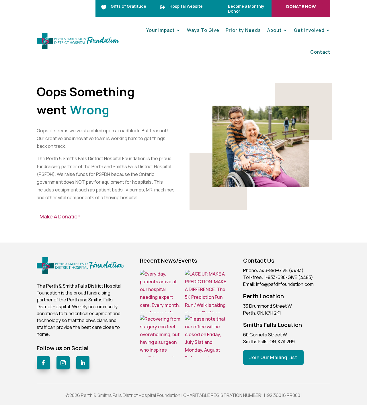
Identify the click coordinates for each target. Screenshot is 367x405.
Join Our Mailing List (273, 357)
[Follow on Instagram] (63, 362)
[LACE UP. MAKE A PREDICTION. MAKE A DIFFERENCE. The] (206, 291)
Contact (320, 52)
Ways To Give (203, 30)
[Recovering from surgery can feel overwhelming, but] (161, 336)
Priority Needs (243, 30)
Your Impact (160, 30)
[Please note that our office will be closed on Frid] (206, 336)
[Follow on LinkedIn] (82, 362)
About (274, 30)
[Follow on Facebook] (43, 362)
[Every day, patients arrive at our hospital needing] (161, 291)
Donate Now (301, 6)
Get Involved (309, 30)
